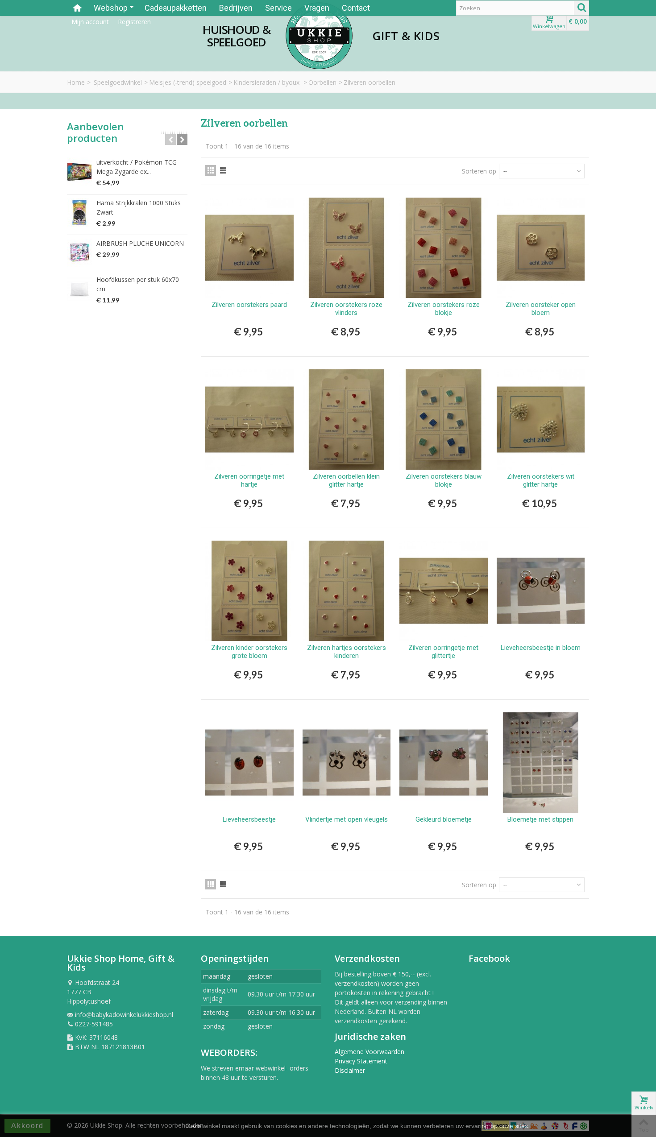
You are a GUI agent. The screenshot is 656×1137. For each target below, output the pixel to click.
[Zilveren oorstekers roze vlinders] (347, 248)
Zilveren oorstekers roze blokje (443, 309)
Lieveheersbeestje (249, 819)
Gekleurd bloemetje (443, 819)
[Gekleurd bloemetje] (443, 762)
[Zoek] (581, 8)
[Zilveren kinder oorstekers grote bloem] (249, 591)
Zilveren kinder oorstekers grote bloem (249, 652)
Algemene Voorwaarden (369, 1051)
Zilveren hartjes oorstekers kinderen (346, 652)
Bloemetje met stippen (540, 819)
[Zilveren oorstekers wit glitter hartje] (541, 419)
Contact (356, 7)
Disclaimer (350, 1070)
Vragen (316, 7)
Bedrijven (236, 7)
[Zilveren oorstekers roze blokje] (443, 248)
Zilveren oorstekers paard (249, 305)
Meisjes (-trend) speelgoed (187, 82)
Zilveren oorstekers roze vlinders (346, 309)
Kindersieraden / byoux (267, 82)
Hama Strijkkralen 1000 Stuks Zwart (138, 207)
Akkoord (27, 1125)
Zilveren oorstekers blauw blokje (444, 480)
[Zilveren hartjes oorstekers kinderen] (347, 591)
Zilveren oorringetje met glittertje (443, 652)
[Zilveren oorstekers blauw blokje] (443, 419)
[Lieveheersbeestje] (249, 762)
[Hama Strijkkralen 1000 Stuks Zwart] (79, 212)
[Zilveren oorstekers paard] (249, 248)
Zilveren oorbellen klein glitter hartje (346, 480)
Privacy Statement (361, 1061)
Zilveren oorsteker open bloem (541, 309)
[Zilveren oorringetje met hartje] (249, 419)
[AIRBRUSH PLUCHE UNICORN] (79, 253)
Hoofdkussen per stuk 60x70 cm (137, 284)
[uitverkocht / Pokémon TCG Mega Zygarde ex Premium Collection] (79, 171)
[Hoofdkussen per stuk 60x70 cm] (79, 289)
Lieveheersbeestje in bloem (541, 648)
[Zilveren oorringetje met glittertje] (443, 591)
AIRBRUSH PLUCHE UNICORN (140, 243)
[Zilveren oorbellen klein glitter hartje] (347, 419)
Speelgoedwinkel (118, 82)
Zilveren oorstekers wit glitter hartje (540, 480)
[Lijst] (223, 170)
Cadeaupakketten (176, 7)
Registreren (134, 21)
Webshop (111, 7)
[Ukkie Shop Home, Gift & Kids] (319, 35)
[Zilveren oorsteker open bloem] (541, 248)
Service (278, 7)
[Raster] (210, 170)
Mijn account (90, 21)
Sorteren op (479, 171)
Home (76, 82)
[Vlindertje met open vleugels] (347, 762)
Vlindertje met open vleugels (346, 819)
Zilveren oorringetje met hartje (249, 480)
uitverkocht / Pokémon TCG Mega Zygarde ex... (136, 167)
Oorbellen (322, 82)
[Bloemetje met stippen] (541, 762)
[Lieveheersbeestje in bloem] (541, 591)
